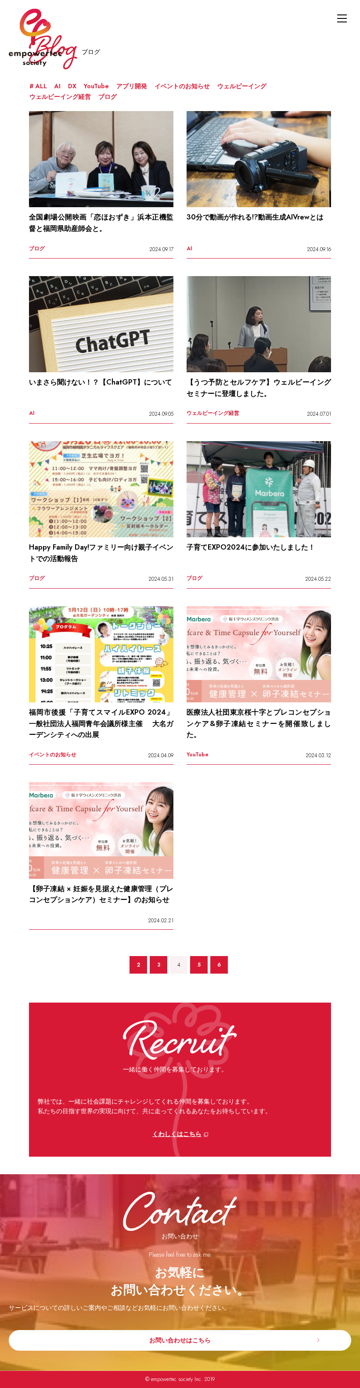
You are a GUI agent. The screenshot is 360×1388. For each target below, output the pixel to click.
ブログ (107, 96)
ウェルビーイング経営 (60, 96)
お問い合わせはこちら (180, 1340)
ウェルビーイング (241, 86)
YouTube (96, 86)
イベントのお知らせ (182, 86)
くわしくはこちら (177, 1133)
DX (72, 86)
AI (57, 86)
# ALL (38, 86)
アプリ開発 (131, 86)
